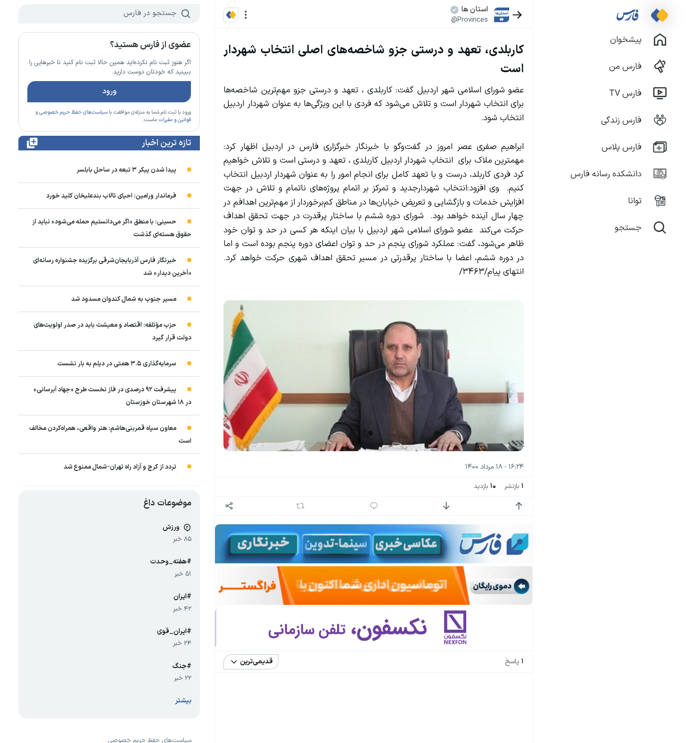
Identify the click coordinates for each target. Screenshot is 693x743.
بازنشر (514, 486)
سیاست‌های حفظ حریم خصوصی (73, 112)
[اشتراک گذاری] (228, 506)
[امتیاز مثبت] (518, 506)
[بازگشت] (517, 14)
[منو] (245, 14)
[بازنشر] (300, 506)
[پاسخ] (374, 506)
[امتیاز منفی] (446, 506)
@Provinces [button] (469, 20)
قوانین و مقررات (174, 120)
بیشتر (183, 701)
